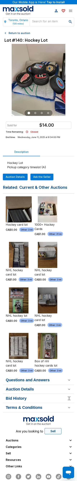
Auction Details (15, 176)
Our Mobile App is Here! (39, 2)
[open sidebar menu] (70, 11)
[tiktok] (58, 476)
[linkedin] (38, 476)
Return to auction (19, 33)
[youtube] (48, 476)
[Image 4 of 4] (48, 113)
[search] (70, 21)
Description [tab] (21, 151)
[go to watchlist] (63, 11)
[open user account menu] (56, 11)
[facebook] (18, 476)
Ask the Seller (41, 176)
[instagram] (8, 476)
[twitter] (28, 476)
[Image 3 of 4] (42, 113)
